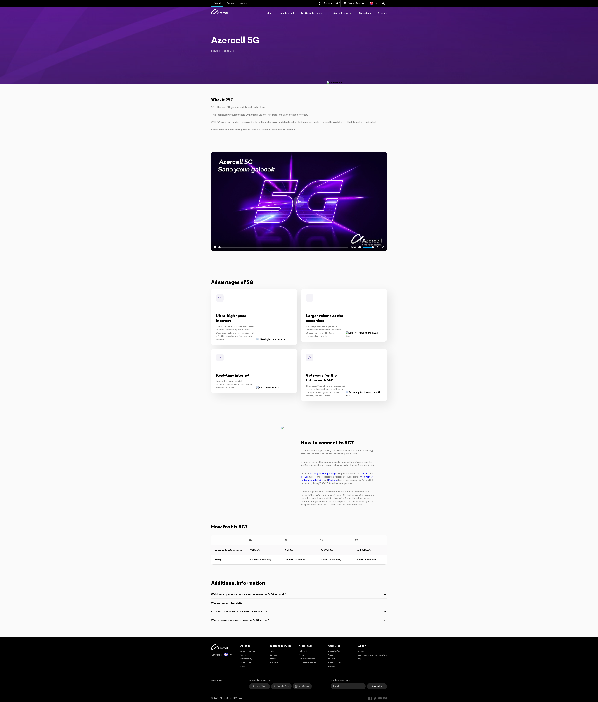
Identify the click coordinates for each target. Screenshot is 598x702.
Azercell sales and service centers (372, 655)
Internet (273, 659)
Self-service (304, 651)
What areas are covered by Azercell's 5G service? (240, 620)
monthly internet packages (323, 473)
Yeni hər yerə (367, 476)
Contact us (362, 651)
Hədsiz (320, 480)
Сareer (243, 655)
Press (242, 666)
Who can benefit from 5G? (226, 603)
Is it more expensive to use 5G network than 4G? (240, 611)
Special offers (334, 651)
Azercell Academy (248, 651)
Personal (217, 3)
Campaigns (365, 13)
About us (244, 3)
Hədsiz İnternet (308, 480)
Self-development (307, 659)
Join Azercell (287, 13)
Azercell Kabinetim (356, 3)
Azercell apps (306, 645)
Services (273, 655)
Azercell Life (245, 662)
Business (230, 3)
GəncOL (365, 473)
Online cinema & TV (307, 662)
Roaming (274, 662)
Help (359, 659)
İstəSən (305, 476)
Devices (331, 666)
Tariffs (272, 651)
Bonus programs (335, 662)
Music (301, 655)
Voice (330, 655)
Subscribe (377, 686)
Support (382, 13)
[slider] (283, 247)
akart (270, 13)
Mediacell (333, 480)
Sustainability (246, 659)
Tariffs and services (280, 645)
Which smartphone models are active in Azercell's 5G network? (248, 594)
